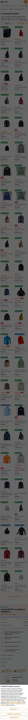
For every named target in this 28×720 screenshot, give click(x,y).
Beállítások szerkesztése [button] (14, 714)
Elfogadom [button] (14, 709)
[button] (13, 702)
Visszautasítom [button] (14, 717)
